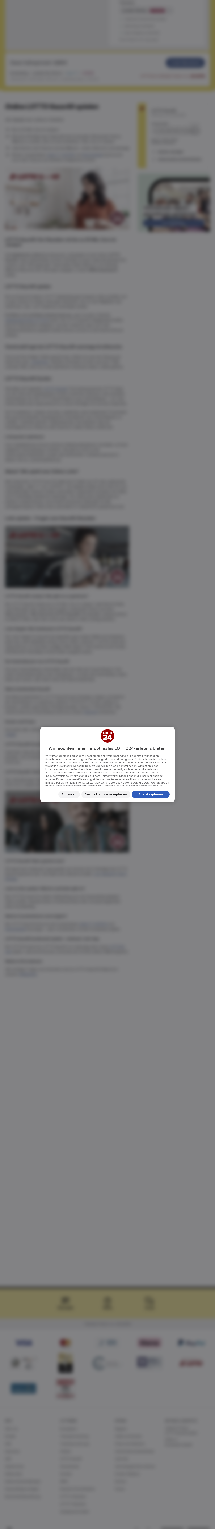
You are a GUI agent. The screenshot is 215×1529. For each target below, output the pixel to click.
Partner (105, 775)
